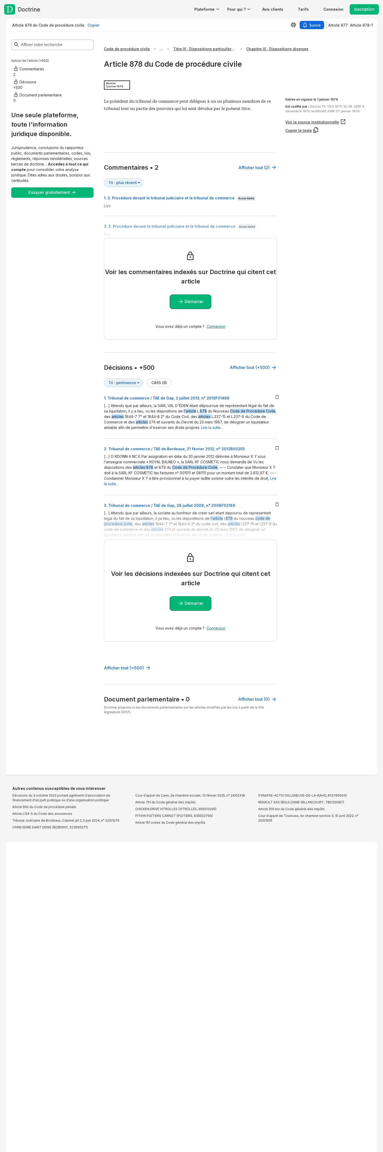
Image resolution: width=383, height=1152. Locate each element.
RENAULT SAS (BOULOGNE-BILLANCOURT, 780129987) (301, 802)
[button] (272, 9)
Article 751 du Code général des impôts (165, 802)
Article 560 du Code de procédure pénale (44, 807)
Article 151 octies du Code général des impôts (170, 822)
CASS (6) (159, 382)
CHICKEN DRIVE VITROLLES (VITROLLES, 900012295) (176, 809)
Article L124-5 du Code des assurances (42, 814)
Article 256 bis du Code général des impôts (291, 809)
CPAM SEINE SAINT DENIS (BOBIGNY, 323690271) (50, 827)
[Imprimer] (293, 25)
